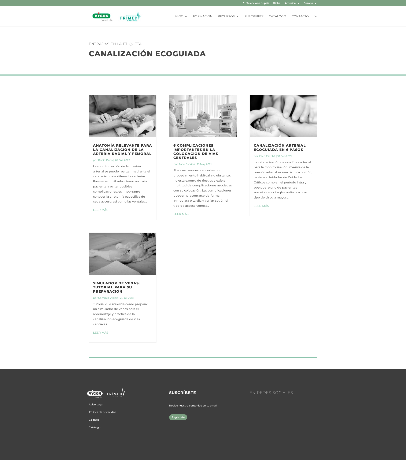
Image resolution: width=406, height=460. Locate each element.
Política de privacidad (102, 412)
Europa (308, 3)
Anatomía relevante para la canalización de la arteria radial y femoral (122, 149)
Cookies (94, 419)
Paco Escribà (186, 164)
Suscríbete (253, 16)
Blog (178, 16)
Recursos (226, 16)
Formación (202, 16)
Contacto (300, 16)
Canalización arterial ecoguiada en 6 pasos (280, 147)
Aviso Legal (96, 404)
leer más (100, 210)
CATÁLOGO (277, 16)
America (290, 3)
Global (277, 3)
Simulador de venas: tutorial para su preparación (116, 287)
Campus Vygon (108, 297)
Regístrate (178, 417)
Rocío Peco (105, 160)
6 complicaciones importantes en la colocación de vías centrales (195, 151)
